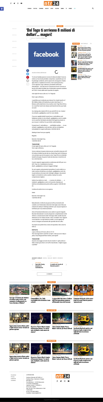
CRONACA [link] (29, 8)
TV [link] (66, 8)
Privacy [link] (13, 376)
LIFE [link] (74, 8)
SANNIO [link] (62, 8)
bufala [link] (45, 258)
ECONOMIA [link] (41, 8)
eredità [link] (55, 258)
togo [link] (33, 259)
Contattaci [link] (13, 380)
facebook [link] (60, 258)
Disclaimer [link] (13, 375)
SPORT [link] (52, 8)
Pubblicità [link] (13, 378)
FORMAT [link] (70, 8)
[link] (2, 9)
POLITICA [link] (35, 8)
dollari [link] (50, 258)
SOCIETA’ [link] (47, 8)
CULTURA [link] (57, 8)
